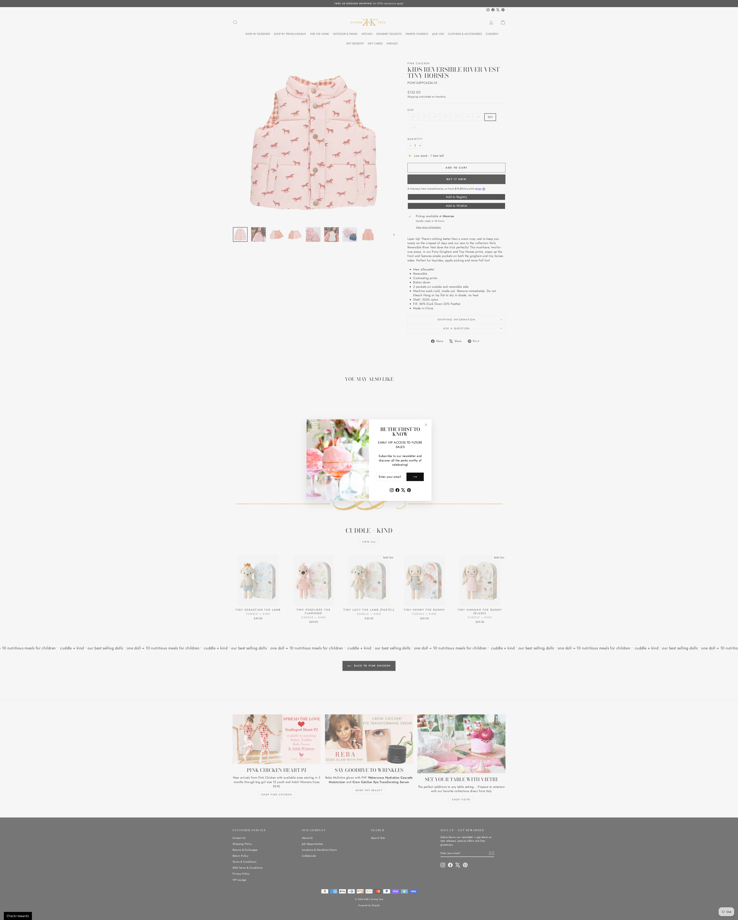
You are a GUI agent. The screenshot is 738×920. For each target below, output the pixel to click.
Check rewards (18, 916)
